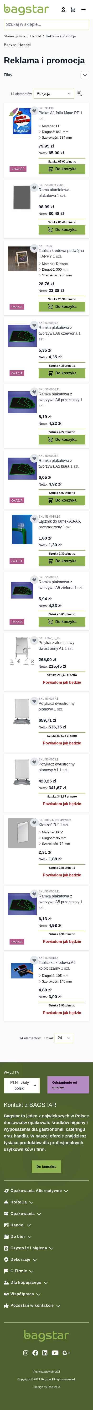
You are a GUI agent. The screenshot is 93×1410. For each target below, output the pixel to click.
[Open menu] (83, 9)
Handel (35, 36)
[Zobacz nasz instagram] (26, 1353)
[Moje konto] (63, 9)
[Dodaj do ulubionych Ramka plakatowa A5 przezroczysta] (34, 894)
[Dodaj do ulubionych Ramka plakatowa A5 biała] (34, 458)
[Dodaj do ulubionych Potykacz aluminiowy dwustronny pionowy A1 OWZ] (34, 640)
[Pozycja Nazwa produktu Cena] (54, 94)
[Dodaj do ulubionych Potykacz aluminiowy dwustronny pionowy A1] (34, 762)
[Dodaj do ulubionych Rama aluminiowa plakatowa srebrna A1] (34, 187)
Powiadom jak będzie (62, 682)
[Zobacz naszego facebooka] (35, 1353)
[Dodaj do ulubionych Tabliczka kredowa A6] (34, 960)
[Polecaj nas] (66, 1353)
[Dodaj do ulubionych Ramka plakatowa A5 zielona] (34, 579)
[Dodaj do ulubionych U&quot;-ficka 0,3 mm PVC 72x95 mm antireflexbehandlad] (34, 822)
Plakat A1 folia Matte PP (59, 113)
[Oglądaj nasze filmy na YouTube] (55, 1352)
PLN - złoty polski (19, 1085)
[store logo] (26, 9)
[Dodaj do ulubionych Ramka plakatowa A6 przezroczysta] (34, 392)
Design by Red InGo (47, 1387)
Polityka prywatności (46, 1371)
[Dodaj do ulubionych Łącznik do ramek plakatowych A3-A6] (34, 519)
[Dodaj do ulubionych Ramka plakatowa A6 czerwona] (34, 325)
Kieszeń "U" (49, 825)
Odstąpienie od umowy (64, 1085)
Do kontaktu (46, 1167)
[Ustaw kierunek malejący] (80, 94)
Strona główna (15, 36)
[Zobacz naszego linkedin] (45, 1353)
